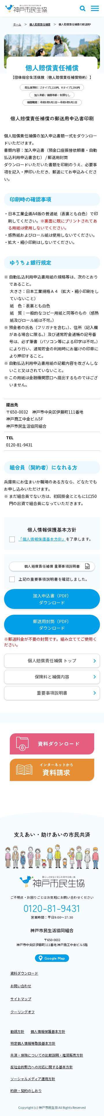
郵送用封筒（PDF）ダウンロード (52, 624)
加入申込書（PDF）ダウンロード (52, 598)
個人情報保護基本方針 (48, 1031)
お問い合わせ (20, 985)
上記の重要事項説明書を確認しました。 (54, 579)
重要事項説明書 (52, 693)
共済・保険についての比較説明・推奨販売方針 (46, 1055)
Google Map (54, 958)
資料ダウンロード (24, 973)
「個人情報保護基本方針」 (42, 539)
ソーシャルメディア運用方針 (32, 1078)
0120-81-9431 (52, 907)
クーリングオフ (22, 1011)
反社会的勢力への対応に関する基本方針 (41, 1066)
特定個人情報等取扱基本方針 (32, 1043)
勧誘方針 (17, 1031)
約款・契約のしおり (26, 1090)
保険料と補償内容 (52, 677)
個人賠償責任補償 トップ (52, 660)
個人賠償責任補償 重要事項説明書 (52, 566)
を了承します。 (55, 539)
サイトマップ (20, 998)
